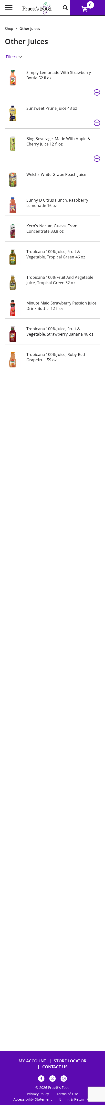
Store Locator (70, 1060)
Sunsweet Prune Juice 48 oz (51, 108)
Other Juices (30, 28)
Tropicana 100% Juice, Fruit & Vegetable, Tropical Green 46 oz (55, 254)
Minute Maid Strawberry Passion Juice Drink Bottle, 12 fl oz (61, 305)
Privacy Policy (38, 1094)
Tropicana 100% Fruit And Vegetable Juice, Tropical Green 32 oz (59, 280)
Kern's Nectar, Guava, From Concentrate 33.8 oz (52, 228)
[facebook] (41, 1079)
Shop (9, 28)
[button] (97, 92)
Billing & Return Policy (77, 1099)
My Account (32, 1060)
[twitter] (52, 1079)
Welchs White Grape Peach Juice (56, 174)
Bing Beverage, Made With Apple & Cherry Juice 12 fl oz (58, 141)
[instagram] (64, 1079)
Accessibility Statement (32, 1099)
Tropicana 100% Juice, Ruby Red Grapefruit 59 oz (55, 357)
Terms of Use (67, 1094)
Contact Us (55, 1066)
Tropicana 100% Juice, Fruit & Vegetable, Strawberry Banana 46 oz (59, 331)
